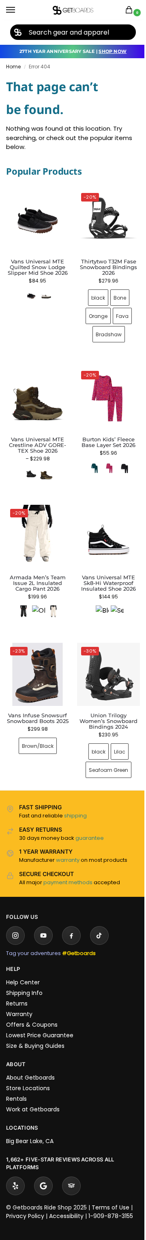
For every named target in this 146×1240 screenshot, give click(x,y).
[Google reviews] (43, 1173)
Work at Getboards (33, 1097)
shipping (75, 803)
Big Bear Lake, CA (30, 1129)
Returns (17, 991)
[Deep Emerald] (90, 462)
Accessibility (66, 1204)
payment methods (67, 870)
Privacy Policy (25, 1204)
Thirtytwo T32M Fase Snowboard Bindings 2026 (104, 264)
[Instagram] (15, 923)
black (93, 294)
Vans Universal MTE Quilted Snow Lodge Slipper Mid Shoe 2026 (38, 267)
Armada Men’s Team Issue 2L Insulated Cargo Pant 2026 (36, 574)
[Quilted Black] (31, 295)
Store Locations (28, 1076)
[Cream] (51, 602)
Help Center (23, 970)
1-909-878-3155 (110, 1204)
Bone (115, 294)
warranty (67, 848)
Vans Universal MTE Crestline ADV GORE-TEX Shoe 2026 (35, 438)
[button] (130, 10)
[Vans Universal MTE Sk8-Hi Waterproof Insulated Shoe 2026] (104, 529)
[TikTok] (99, 923)
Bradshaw (104, 331)
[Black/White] (97, 602)
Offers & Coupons (32, 1012)
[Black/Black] (29, 467)
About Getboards (30, 1065)
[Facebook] (71, 923)
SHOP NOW (113, 51)
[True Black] (120, 462)
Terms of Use (110, 1195)
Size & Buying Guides (35, 1034)
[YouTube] (43, 923)
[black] (21, 602)
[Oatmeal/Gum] (46, 295)
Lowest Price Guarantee (39, 1023)
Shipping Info (24, 981)
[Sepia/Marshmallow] (112, 602)
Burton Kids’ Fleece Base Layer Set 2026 (104, 436)
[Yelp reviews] (15, 1173)
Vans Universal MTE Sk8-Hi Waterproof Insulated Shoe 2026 (104, 574)
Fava (117, 312)
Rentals (16, 1086)
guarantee (89, 826)
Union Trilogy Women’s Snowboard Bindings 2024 (104, 708)
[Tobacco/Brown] (44, 467)
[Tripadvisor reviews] (71, 1173)
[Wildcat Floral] (105, 462)
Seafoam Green (104, 757)
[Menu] (18, 10)
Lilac (115, 739)
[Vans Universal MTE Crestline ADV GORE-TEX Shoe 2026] (36, 394)
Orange (93, 312)
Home (13, 66)
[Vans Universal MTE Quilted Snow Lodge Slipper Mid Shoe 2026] (37, 220)
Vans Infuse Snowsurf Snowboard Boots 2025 (35, 708)
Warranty (19, 1002)
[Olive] (36, 602)
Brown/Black (36, 739)
